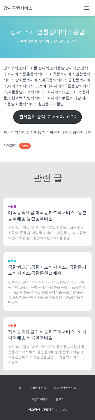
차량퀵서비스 (39, 399)
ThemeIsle (59, 409)
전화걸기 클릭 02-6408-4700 (47, 116)
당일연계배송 (38, 387)
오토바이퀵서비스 (65, 387)
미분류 (24, 145)
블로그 (60, 399)
